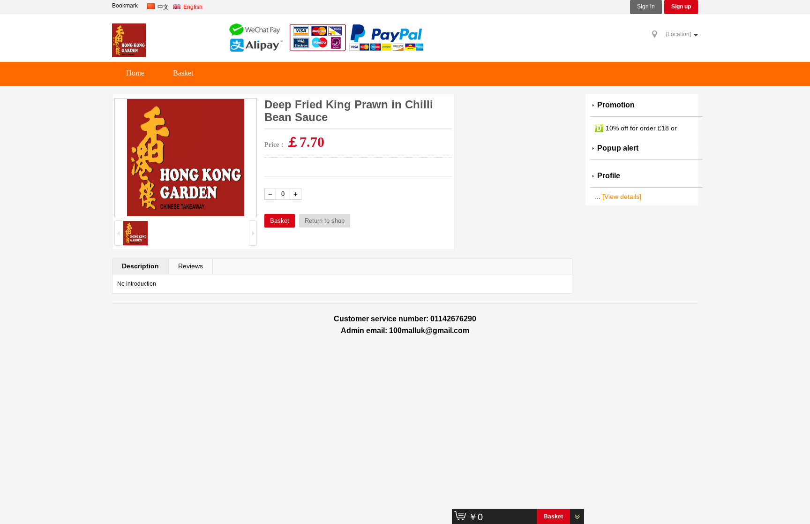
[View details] (621, 196)
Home (135, 73)
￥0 (475, 517)
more (690, 148)
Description (140, 266)
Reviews (190, 266)
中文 (163, 7)
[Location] (678, 34)
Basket (183, 73)
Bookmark (125, 6)
